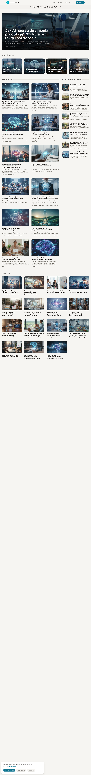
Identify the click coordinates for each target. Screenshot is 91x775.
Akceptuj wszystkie (9, 770)
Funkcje (54, 2)
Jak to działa (67, 2)
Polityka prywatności (11, 766)
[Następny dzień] (30, 6)
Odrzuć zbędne (21, 770)
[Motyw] (73, 2)
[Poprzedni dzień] (60, 6)
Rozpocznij (79, 2)
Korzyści (60, 2)
